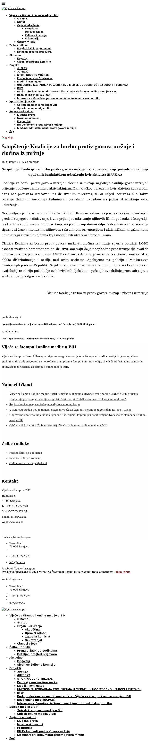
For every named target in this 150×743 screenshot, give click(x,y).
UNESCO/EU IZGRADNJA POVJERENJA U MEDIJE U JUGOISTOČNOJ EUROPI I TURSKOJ (72, 84)
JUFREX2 (23, 71)
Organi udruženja (28, 25)
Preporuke (23, 121)
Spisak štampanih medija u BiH (37, 104)
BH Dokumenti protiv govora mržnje (39, 124)
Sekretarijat (32, 38)
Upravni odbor (34, 31)
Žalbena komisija (36, 35)
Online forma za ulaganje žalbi (28, 463)
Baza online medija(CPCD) (34, 94)
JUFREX (22, 68)
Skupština (31, 28)
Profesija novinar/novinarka (35, 78)
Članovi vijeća (26, 41)
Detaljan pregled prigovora (34, 51)
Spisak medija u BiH (22, 101)
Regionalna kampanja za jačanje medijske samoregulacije (44, 404)
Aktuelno (15, 55)
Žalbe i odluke (18, 45)
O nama (22, 18)
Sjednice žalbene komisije (34, 61)
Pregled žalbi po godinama (34, 48)
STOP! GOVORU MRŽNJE (33, 75)
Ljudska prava (26, 114)
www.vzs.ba (16, 521)
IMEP (20, 88)
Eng (11, 131)
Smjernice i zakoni (21, 111)
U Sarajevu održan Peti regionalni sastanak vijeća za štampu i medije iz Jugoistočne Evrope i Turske (70, 409)
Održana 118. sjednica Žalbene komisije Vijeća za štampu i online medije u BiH (58, 425)
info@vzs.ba (19, 516)
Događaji (22, 58)
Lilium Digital (122, 571)
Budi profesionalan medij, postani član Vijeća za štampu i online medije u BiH (66, 91)
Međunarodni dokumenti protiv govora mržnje (46, 128)
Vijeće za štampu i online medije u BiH (33, 15)
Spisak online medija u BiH (34, 108)
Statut (21, 21)
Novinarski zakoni (28, 118)
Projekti (14, 65)
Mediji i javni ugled (29, 81)
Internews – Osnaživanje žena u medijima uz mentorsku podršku (58, 98)
